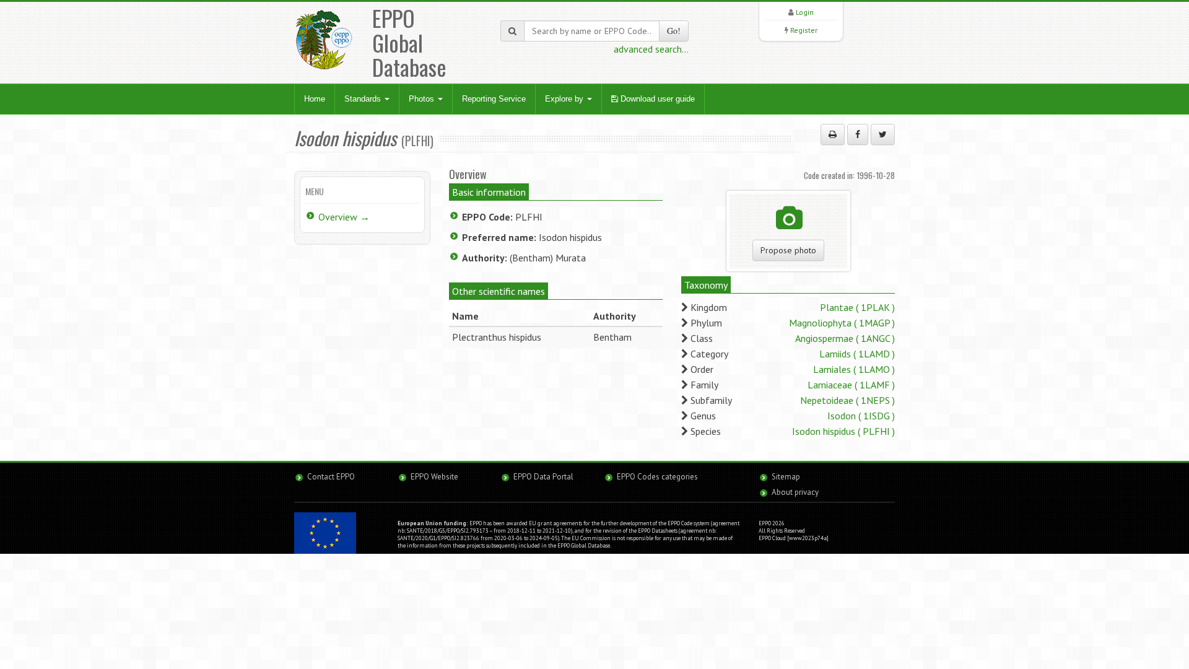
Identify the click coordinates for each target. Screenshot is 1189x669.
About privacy (795, 492)
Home (314, 98)
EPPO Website (434, 476)
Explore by (565, 98)
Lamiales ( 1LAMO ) (854, 369)
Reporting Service (494, 98)
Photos (423, 98)
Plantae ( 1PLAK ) (857, 307)
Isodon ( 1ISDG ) (861, 415)
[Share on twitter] (883, 134)
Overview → (344, 217)
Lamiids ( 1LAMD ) (857, 354)
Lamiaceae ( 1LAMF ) (851, 384)
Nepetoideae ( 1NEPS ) (847, 400)
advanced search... (651, 49)
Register (803, 30)
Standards (363, 98)
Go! (674, 31)
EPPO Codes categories (657, 476)
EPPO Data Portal (543, 476)
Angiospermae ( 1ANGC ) (845, 338)
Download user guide (656, 98)
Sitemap (786, 476)
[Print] (833, 134)
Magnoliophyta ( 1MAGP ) (842, 323)
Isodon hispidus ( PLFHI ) (843, 431)
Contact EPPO (331, 476)
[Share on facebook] (857, 134)
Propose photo (788, 250)
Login (805, 12)
